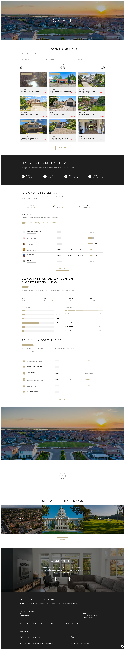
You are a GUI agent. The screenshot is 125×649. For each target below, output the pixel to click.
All (24, 222)
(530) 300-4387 (24, 631)
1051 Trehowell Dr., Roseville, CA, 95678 (34, 361)
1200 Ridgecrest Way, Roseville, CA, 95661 (35, 367)
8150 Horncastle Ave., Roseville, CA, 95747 (35, 380)
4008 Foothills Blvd (31, 250)
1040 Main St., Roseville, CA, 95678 (33, 386)
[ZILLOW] (36, 637)
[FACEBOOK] (21, 637)
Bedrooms (80, 59)
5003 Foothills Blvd (31, 238)
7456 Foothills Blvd (31, 233)
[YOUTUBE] (32, 637)
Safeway (29, 243)
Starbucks (29, 237)
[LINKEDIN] (28, 637)
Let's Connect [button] (63, 579)
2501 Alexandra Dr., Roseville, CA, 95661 (34, 392)
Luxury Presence (50, 643)
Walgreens (29, 260)
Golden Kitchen (30, 248)
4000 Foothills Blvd (31, 256)
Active (43, 222)
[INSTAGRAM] (25, 637)
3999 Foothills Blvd (31, 262)
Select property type (25, 59)
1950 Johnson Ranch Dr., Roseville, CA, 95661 (35, 374)
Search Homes (63, 147)
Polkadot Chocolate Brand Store (34, 231)
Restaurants (29, 222)
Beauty (49, 222)
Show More (62, 399)
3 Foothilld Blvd (30, 244)
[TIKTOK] (39, 637)
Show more (62, 268)
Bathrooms (51, 59)
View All (62, 539)
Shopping (37, 222)
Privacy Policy (85, 643)
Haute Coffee (30, 254)
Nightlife (54, 222)
